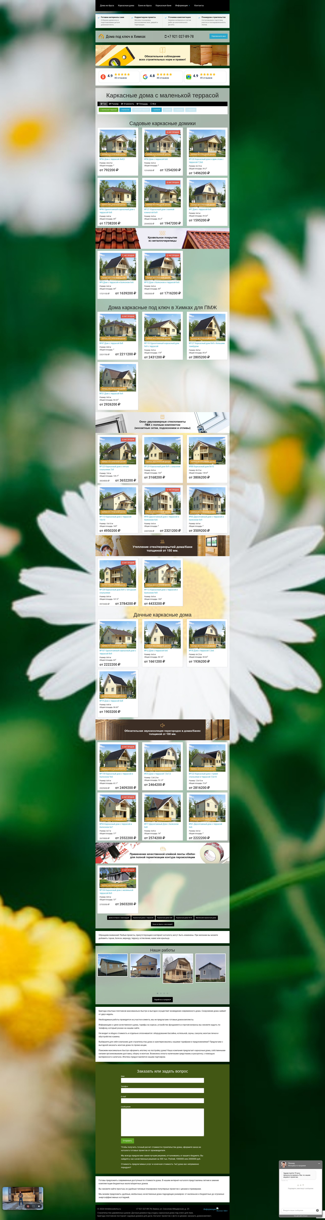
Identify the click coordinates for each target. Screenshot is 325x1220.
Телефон (124, 1086)
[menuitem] (107, 5)
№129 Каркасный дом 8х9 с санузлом (162, 466)
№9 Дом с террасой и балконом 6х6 (117, 282)
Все (154, 104)
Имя (123, 1076)
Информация (181, 5)
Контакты (199, 5)
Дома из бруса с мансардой (119, 918)
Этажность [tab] (128, 104)
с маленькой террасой (108, 110)
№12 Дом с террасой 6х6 (156, 650)
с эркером (156, 110)
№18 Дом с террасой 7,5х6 (201, 650)
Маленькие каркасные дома (206, 918)
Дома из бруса (107, 5)
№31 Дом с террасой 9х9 (111, 393)
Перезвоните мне (219, 36)
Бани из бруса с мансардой (163, 924)
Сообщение (126, 1107)
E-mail (123, 1097)
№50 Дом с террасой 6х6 (156, 159)
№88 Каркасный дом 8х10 (201, 466)
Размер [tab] (115, 104)
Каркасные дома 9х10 (184, 918)
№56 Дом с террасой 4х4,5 (112, 159)
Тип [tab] (105, 104)
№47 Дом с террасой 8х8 (111, 343)
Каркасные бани (163, 5)
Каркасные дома (126, 5)
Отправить (127, 1141)
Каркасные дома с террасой (143, 918)
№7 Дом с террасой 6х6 (200, 209)
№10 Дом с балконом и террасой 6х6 (161, 282)
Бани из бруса (145, 5)
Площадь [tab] (143, 104)
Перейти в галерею (162, 1000)
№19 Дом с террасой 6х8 (111, 701)
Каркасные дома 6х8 (164, 918)
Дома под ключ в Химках (125, 36)
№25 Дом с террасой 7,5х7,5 (157, 774)
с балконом (125, 110)
